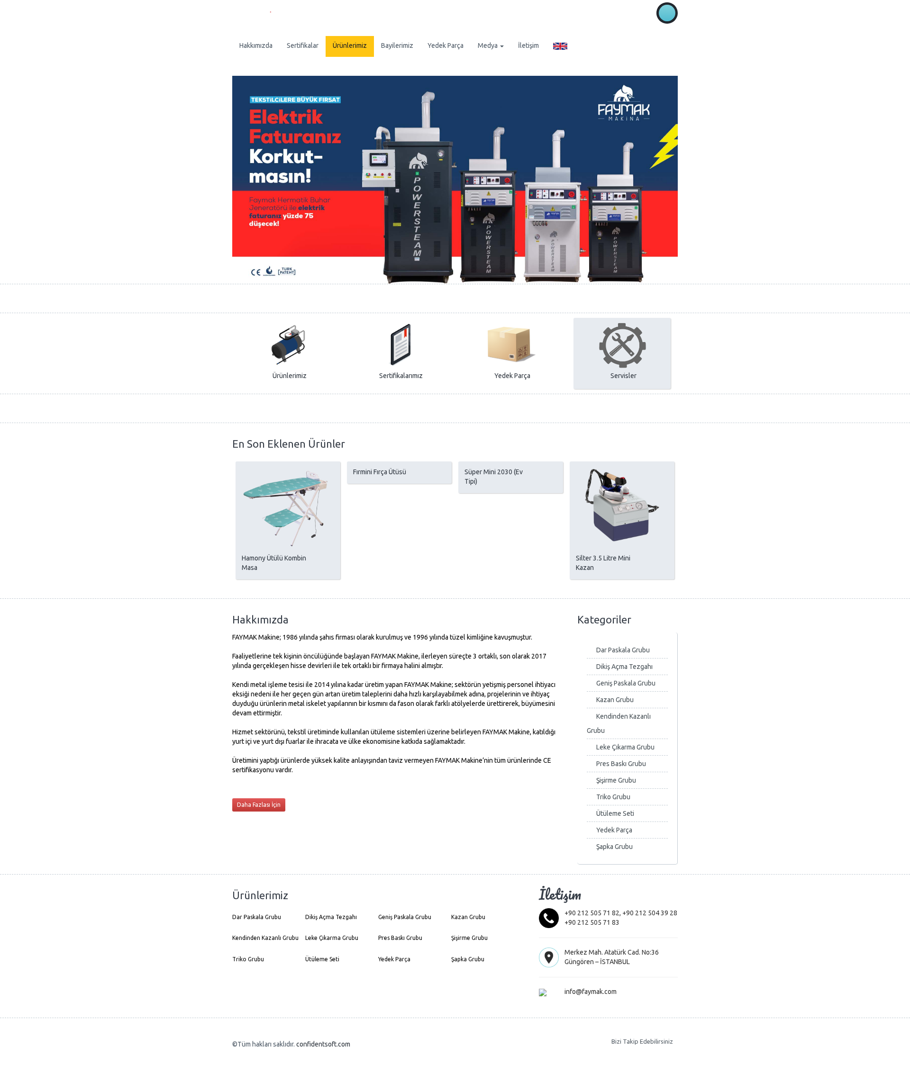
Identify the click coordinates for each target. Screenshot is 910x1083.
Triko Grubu (613, 797)
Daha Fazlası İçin (259, 805)
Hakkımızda (256, 45)
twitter (635, 1055)
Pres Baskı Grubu (621, 763)
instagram (667, 1055)
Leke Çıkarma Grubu (625, 747)
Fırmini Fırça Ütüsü (379, 472)
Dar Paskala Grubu (623, 650)
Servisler (623, 375)
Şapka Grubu (614, 846)
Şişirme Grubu (616, 780)
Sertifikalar (302, 45)
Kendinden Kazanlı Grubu (265, 938)
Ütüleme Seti (615, 813)
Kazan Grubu (615, 700)
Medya (488, 45)
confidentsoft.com (323, 1044)
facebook (651, 1055)
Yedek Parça (446, 45)
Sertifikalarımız (401, 375)
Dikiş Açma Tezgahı (624, 666)
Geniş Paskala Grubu (625, 683)
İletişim (528, 45)
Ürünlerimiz (350, 45)
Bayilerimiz (397, 45)
